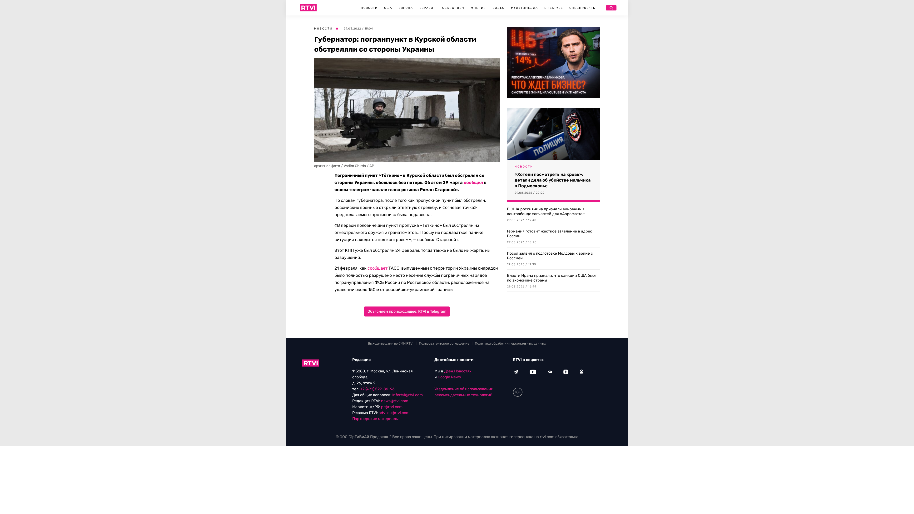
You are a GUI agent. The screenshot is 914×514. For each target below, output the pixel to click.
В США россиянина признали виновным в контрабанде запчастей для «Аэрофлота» (546, 211)
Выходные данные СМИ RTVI (390, 343)
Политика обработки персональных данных (510, 343)
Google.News (449, 377)
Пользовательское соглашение (444, 343)
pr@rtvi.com (391, 407)
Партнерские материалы (375, 418)
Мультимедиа (524, 8)
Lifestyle (553, 8)
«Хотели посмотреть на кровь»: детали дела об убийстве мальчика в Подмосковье (553, 180)
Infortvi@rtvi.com (407, 395)
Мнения (478, 8)
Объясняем (453, 8)
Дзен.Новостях (458, 371)
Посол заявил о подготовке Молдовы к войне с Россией (550, 255)
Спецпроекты (582, 8)
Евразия (427, 8)
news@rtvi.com (394, 401)
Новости (369, 8)
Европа (406, 8)
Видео (498, 8)
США (388, 8)
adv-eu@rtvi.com (394, 412)
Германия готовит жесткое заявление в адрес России (549, 233)
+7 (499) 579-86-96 (377, 389)
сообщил (473, 182)
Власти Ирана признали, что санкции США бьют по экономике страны (552, 277)
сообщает (377, 268)
